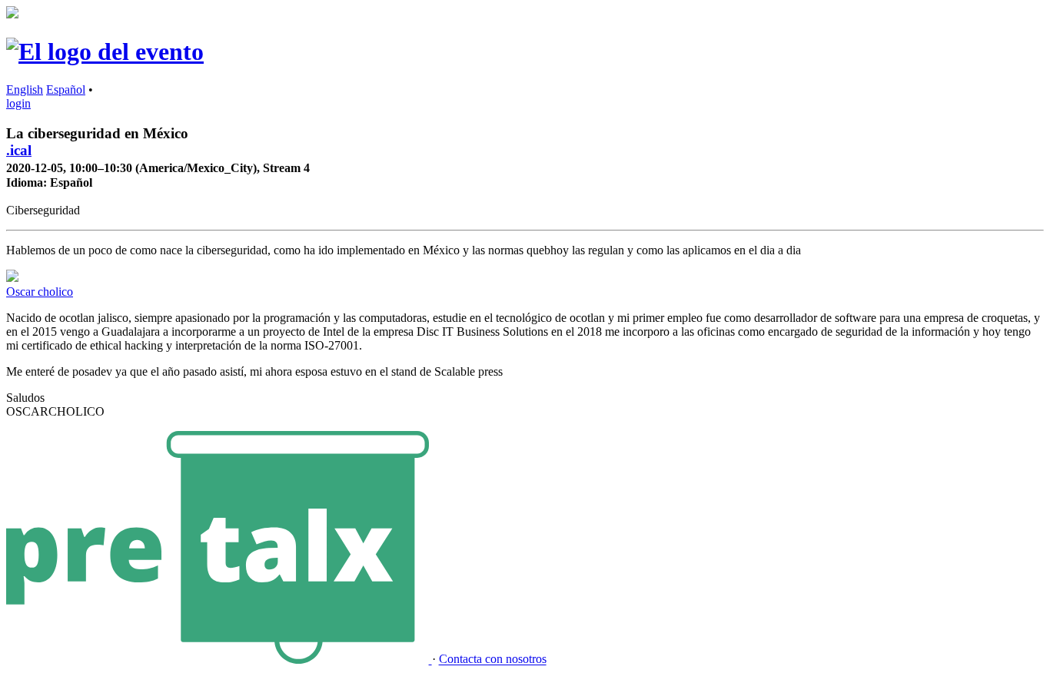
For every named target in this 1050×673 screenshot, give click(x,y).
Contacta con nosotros (493, 659)
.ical (19, 150)
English (24, 89)
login (18, 103)
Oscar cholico (39, 291)
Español (65, 89)
